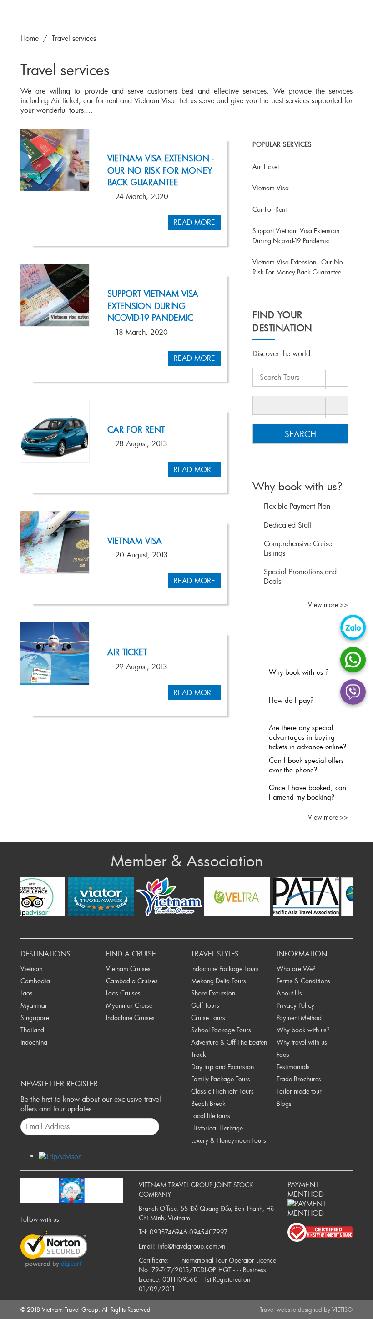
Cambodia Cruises (132, 980)
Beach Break (208, 1103)
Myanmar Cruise (129, 1005)
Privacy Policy (295, 1005)
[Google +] (88, 1219)
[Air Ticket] (54, 653)
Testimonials (293, 1066)
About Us (289, 993)
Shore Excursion (213, 993)
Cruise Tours (208, 1017)
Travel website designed (291, 1309)
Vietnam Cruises (128, 968)
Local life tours (210, 1115)
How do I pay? (291, 700)
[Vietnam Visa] (54, 542)
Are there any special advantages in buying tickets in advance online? (307, 737)
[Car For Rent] (54, 431)
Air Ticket (127, 652)
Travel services (74, 38)
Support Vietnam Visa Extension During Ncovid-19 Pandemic (152, 305)
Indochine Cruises (130, 1017)
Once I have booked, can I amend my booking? (307, 792)
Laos (26, 993)
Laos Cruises (123, 993)
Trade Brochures (299, 1079)
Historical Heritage (217, 1128)
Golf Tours (205, 1005)
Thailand (32, 1029)
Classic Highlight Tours (222, 1091)
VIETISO (342, 1309)
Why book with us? (303, 1029)
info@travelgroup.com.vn (191, 1246)
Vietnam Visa (134, 540)
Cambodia (35, 980)
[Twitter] (78, 1219)
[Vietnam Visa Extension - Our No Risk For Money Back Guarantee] (54, 160)
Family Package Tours (220, 1079)
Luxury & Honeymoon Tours (228, 1140)
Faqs (283, 1054)
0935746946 (168, 1232)
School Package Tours (221, 1029)
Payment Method (299, 1017)
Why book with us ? (298, 672)
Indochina (33, 1042)
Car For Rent (136, 429)
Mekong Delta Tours (218, 980)
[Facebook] (68, 1219)
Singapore (34, 1017)
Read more (194, 222)
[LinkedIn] (98, 1219)
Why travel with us (302, 1042)
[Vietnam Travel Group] (71, 1189)
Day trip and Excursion (222, 1066)
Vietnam (31, 968)
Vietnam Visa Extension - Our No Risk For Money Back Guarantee (160, 170)
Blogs (284, 1103)
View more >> (328, 604)
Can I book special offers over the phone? (306, 765)
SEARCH (300, 433)
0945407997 (208, 1232)
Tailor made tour (299, 1091)
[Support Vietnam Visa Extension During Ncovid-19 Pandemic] (54, 295)
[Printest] (108, 1219)
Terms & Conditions (303, 980)
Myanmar (33, 1005)
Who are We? (296, 968)
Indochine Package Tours (225, 968)
